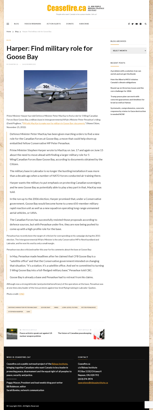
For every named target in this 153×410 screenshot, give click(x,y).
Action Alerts (54, 24)
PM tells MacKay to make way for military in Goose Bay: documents (54, 123)
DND (21, 294)
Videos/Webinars (33, 24)
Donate (70, 24)
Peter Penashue (88, 307)
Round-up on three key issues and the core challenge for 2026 (127, 89)
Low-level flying (70, 307)
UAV (28, 311)
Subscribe (84, 24)
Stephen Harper (15, 311)
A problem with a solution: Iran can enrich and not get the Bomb (126, 72)
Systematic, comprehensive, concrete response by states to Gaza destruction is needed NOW (128, 111)
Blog (16, 24)
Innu (56, 307)
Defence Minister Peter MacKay (22, 307)
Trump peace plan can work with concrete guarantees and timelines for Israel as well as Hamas (128, 99)
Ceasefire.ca (13, 64)
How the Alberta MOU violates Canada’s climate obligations (124, 81)
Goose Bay (45, 307)
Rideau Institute (60, 363)
